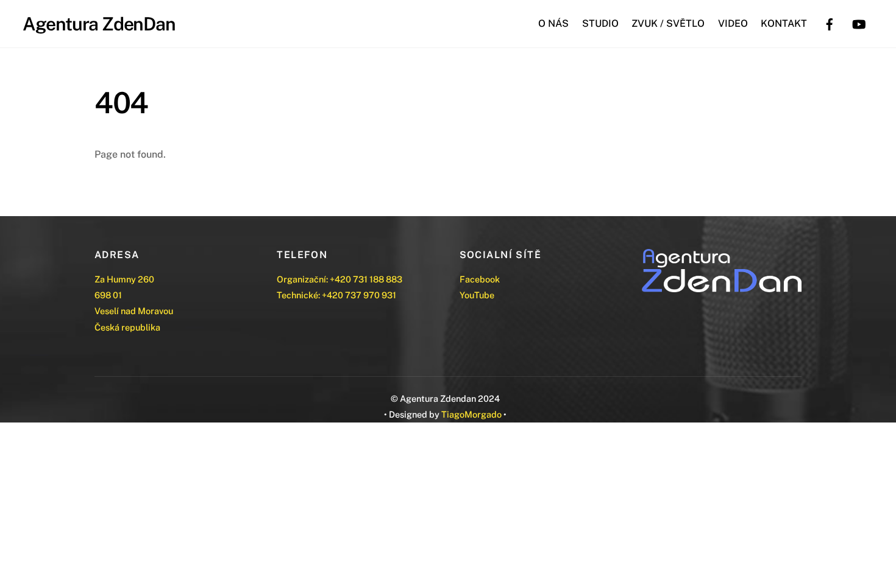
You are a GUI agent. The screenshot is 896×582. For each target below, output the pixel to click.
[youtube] (859, 23)
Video (733, 23)
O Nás (553, 23)
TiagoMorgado (471, 414)
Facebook (480, 279)
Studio (600, 23)
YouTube (477, 295)
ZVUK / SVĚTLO (668, 23)
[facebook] (829, 23)
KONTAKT (784, 23)
